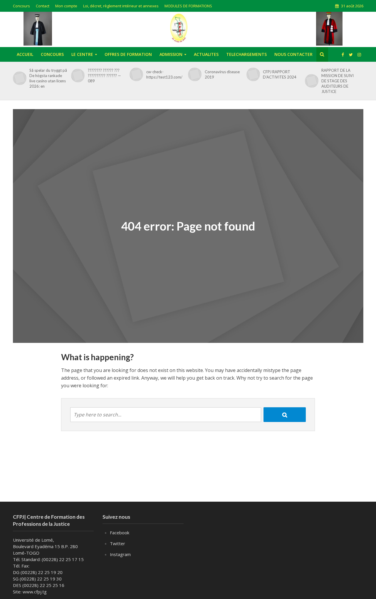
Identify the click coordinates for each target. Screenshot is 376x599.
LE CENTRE (82, 54)
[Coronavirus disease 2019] (193, 74)
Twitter (117, 543)
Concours (21, 6)
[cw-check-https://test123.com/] (135, 74)
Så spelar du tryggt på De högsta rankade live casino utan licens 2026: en (48, 78)
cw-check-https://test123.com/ (164, 74)
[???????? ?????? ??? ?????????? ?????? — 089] (77, 75)
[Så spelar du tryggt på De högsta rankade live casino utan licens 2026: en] (18, 78)
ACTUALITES (206, 54)
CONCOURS (52, 54)
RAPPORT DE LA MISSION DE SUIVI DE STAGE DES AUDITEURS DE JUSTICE (337, 81)
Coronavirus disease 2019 (222, 74)
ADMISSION (171, 54)
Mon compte (66, 6)
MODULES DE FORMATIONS (188, 6)
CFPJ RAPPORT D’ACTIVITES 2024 (279, 74)
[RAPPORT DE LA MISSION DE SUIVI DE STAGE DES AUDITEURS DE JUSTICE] (310, 81)
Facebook (119, 532)
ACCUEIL (25, 54)
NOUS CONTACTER (293, 54)
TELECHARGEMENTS (246, 54)
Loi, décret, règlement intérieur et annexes (121, 6)
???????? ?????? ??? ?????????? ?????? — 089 (104, 75)
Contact (42, 6)
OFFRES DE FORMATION (128, 54)
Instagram (120, 554)
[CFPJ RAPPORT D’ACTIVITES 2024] (252, 74)
